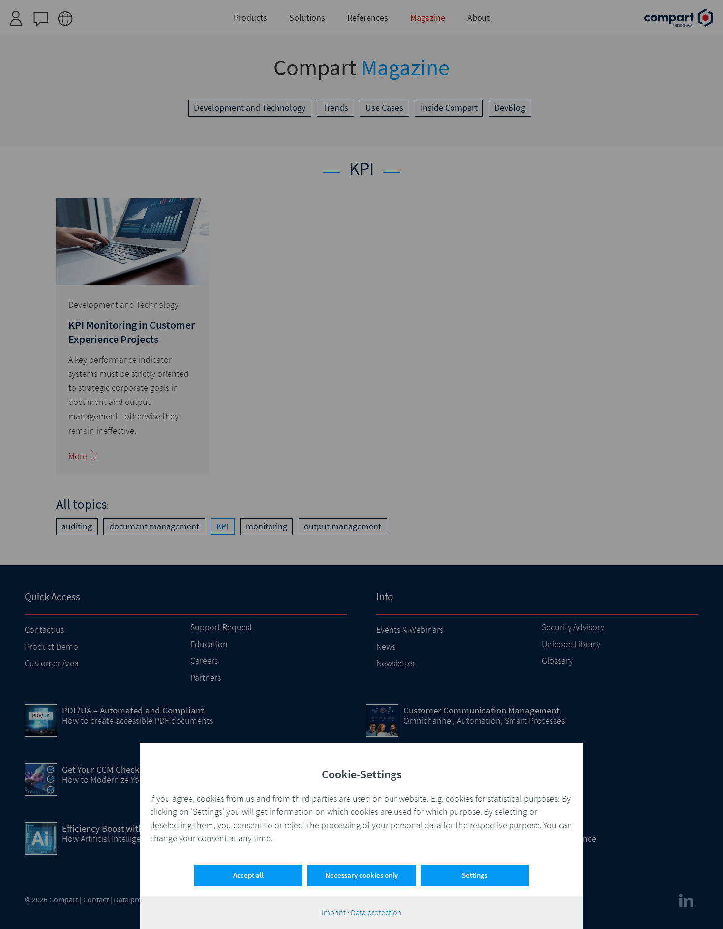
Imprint (334, 912)
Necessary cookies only (361, 875)
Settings (474, 875)
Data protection (376, 912)
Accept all (248, 875)
